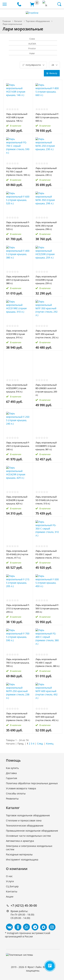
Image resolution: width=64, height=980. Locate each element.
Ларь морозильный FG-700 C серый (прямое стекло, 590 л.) (18, 171)
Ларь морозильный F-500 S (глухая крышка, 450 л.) (47, 608)
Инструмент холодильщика (22, 859)
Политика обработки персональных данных (32, 783)
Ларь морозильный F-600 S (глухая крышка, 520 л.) (18, 226)
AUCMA (32, 43)
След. (40, 743)
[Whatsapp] (26, 927)
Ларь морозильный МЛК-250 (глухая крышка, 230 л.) (46, 171)
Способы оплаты (16, 793)
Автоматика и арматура (20, 840)
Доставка (11, 773)
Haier (32, 53)
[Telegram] (35, 927)
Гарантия (11, 778)
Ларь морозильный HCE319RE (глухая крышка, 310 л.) (16, 334)
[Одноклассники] (18, 927)
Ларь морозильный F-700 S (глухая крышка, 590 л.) (18, 663)
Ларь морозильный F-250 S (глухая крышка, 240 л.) (18, 446)
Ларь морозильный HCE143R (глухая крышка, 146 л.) (16, 117)
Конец (49, 743)
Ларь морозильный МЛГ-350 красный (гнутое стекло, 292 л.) (46, 334)
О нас (9, 876)
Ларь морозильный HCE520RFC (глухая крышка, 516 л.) (16, 388)
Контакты (11, 891)
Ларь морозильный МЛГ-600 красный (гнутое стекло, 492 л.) (46, 717)
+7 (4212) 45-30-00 (24, 905)
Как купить (12, 768)
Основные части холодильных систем (28, 835)
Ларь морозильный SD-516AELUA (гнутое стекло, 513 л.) (46, 500)
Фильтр (53, 73)
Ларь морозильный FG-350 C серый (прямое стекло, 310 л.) (47, 554)
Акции (9, 896)
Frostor (32, 48)
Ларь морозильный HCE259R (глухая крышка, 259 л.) (46, 280)
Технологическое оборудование (24, 825)
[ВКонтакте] (9, 927)
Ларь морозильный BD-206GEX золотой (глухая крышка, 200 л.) (46, 390)
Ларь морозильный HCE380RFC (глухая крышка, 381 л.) (46, 446)
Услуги (10, 881)
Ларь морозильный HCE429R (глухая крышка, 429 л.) (16, 500)
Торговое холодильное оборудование (28, 815)
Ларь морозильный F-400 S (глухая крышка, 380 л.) (18, 280)
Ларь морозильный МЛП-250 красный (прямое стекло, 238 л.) (18, 717)
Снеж (32, 38)
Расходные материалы (19, 854)
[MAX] (43, 927)
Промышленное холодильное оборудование (32, 830)
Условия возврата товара (21, 788)
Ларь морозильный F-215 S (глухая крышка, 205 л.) (18, 608)
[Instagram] (52, 927)
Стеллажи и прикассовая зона (23, 820)
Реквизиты (12, 798)
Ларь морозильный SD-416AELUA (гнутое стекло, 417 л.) (17, 554)
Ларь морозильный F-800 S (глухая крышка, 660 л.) (47, 117)
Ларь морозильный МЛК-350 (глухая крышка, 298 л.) (46, 226)
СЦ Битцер (12, 886)
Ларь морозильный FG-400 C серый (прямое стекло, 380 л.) (47, 663)
